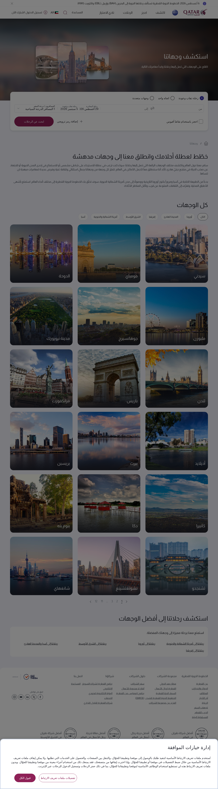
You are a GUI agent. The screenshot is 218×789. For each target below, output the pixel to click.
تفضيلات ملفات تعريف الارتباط (58, 777)
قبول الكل (25, 777)
